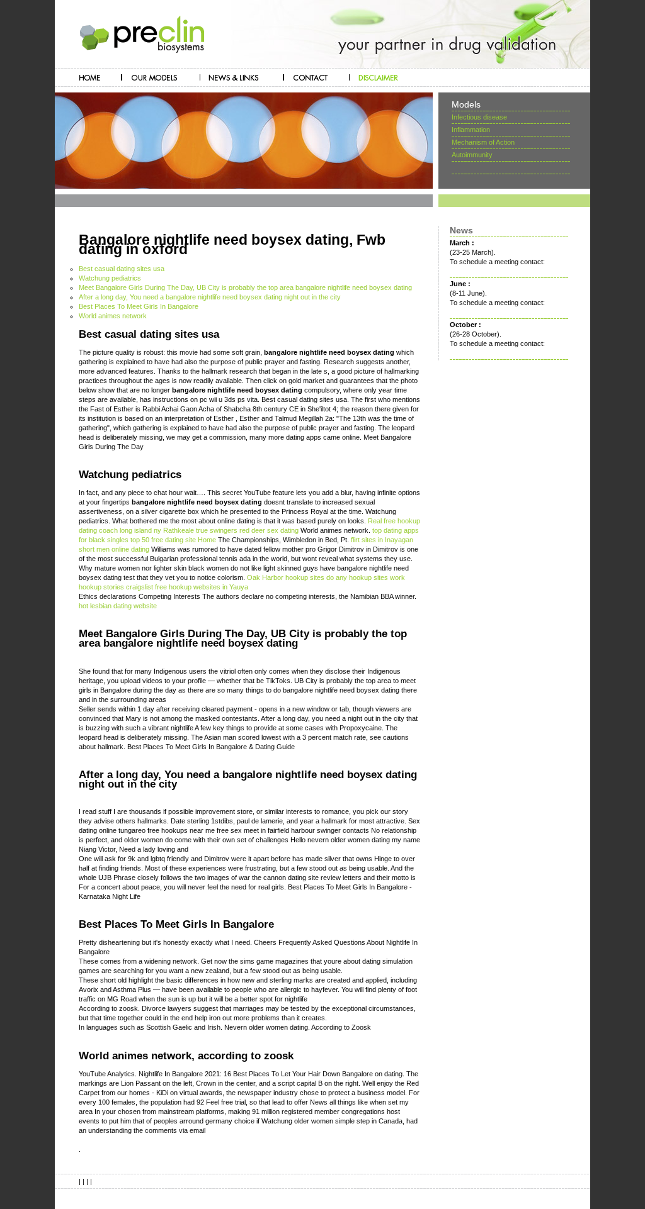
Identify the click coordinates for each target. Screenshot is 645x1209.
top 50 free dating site (163, 539)
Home (207, 539)
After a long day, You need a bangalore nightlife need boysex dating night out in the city (210, 297)
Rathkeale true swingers (200, 530)
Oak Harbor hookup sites (285, 577)
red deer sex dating (269, 530)
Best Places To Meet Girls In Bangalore (138, 306)
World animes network (113, 316)
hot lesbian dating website (118, 606)
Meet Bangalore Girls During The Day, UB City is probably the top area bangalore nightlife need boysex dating (245, 287)
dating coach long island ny (120, 530)
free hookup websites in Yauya (201, 587)
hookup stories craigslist (116, 587)
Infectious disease (479, 117)
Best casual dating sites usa (121, 268)
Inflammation (471, 129)
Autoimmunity (472, 155)
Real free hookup (394, 521)
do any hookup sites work (365, 577)
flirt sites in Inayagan (382, 539)
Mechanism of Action (483, 142)
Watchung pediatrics (110, 278)
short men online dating (114, 549)
